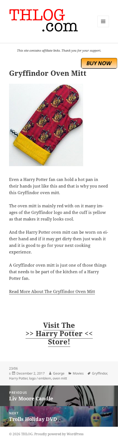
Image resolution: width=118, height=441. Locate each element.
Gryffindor (99, 373)
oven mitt (60, 378)
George (58, 373)
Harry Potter (18, 378)
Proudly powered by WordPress (58, 434)
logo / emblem (40, 378)
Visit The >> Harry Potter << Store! (59, 333)
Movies (78, 373)
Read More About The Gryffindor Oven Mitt (52, 291)
